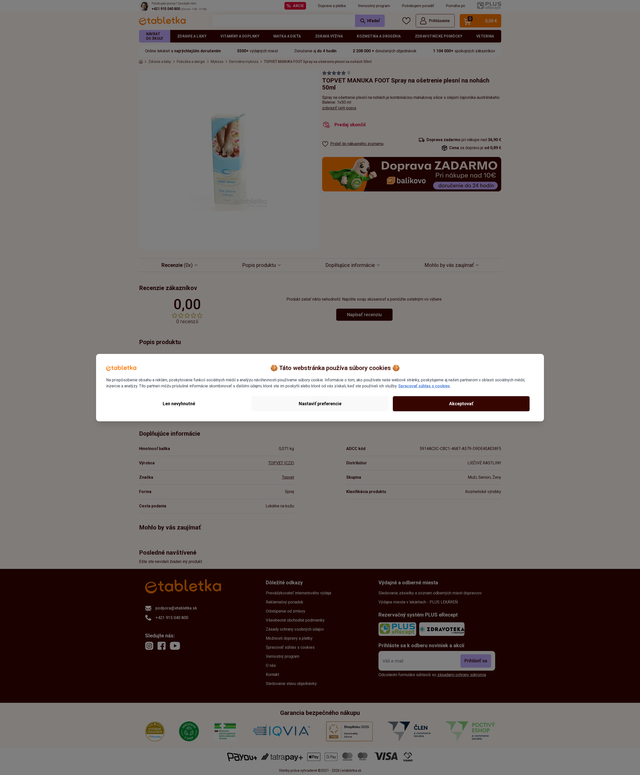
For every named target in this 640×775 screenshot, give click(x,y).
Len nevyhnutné (179, 403)
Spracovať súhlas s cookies (424, 386)
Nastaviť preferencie (320, 403)
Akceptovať (461, 403)
